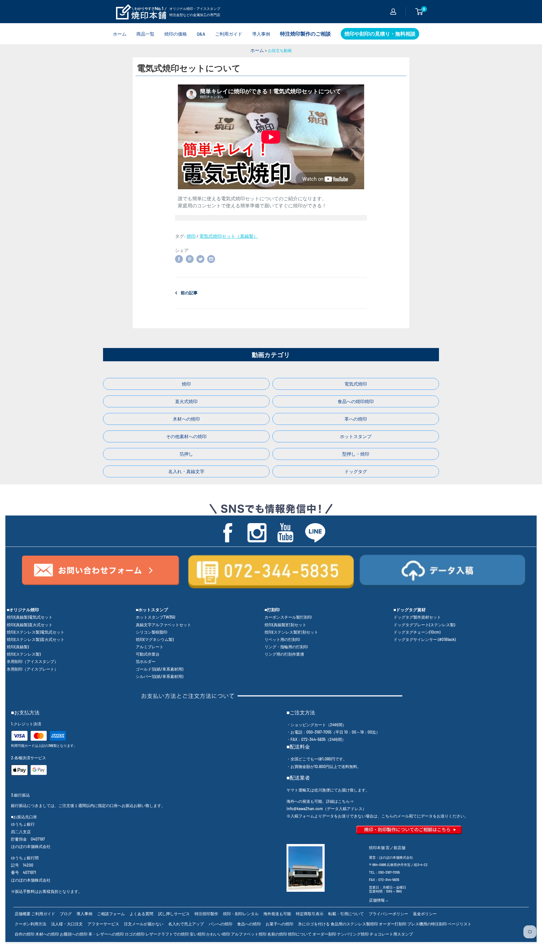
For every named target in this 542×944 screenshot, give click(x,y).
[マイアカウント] (393, 11)
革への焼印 (355, 418)
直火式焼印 (186, 401)
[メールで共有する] (211, 259)
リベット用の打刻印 (282, 639)
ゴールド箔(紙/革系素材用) (159, 669)
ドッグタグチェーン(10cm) (417, 632)
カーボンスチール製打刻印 (288, 617)
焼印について (300, 934)
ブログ (66, 913)
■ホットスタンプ (152, 609)
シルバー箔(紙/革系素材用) (159, 676)
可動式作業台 (147, 654)
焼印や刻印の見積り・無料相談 (380, 34)
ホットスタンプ (355, 436)
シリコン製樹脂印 (151, 632)
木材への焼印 (186, 418)
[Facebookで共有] (179, 259)
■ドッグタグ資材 (410, 609)
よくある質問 (141, 913)
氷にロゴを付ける (314, 923)
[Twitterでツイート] (200, 259)
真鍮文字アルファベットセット (163, 624)
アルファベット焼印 (248, 934)
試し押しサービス (174, 913)
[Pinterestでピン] (190, 259)
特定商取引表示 (310, 913)
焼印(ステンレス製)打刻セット (291, 632)
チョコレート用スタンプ (391, 934)
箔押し (186, 453)
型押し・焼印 (355, 453)
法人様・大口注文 (67, 923)
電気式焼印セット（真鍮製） (228, 236)
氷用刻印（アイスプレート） (32, 669)
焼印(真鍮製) (18, 646)
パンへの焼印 (220, 923)
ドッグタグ (355, 471)
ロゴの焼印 (135, 934)
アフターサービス (103, 923)
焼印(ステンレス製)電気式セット (35, 632)
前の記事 (189, 292)
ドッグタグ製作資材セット (417, 617)
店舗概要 (22, 913)
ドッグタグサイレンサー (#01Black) (425, 639)
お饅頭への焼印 (74, 934)
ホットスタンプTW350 (155, 617)
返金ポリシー (425, 913)
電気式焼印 (355, 383)
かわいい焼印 (218, 934)
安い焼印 (198, 934)
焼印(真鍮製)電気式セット (30, 617)
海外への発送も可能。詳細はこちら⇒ (320, 801)
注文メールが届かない (143, 923)
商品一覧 (145, 33)
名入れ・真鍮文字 (186, 471)
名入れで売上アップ (186, 923)
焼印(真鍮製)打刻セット (285, 624)
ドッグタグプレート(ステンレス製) (424, 624)
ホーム (119, 33)
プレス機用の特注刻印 (427, 923)
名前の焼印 (277, 934)
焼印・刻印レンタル (241, 913)
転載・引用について (346, 913)
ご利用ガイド (228, 33)
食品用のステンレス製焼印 (354, 923)
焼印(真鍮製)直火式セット (30, 624)
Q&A (201, 33)
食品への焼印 (249, 923)
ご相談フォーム (111, 913)
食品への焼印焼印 (356, 401)
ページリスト (459, 923)
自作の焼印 (24, 934)
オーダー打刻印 (392, 923)
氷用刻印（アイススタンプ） (32, 661)
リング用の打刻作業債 (284, 654)
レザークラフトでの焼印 (167, 934)
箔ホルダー (146, 661)
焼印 (191, 236)
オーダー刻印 (324, 934)
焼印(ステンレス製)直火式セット (35, 639)
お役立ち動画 (280, 50)
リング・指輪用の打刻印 (286, 646)
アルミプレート (149, 646)
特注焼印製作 (206, 913)
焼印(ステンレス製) (24, 654)
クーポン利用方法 (30, 923)
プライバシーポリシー (388, 913)
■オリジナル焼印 (23, 609)
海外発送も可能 (277, 913)
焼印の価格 (175, 33)
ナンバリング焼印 (353, 934)
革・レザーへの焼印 (106, 934)
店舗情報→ (379, 900)
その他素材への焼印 (186, 436)
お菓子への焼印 (279, 923)
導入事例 (261, 33)
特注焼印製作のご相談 (305, 34)
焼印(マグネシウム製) (155, 639)
